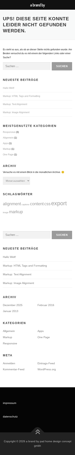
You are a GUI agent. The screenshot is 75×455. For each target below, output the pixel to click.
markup (16, 211)
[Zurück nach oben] (37, 432)
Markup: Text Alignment (15, 104)
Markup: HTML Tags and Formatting (21, 96)
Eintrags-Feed (46, 363)
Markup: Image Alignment (16, 112)
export (59, 203)
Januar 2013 (10, 311)
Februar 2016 (46, 305)
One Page (8, 154)
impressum (9, 403)
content (37, 203)
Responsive (9, 132)
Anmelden (9, 363)
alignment (12, 203)
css (47, 203)
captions (25, 204)
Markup (7, 149)
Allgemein (8, 137)
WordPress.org (47, 369)
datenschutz (10, 416)
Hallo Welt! (8, 88)
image (5, 212)
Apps (5, 143)
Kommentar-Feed (13, 369)
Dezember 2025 (12, 305)
